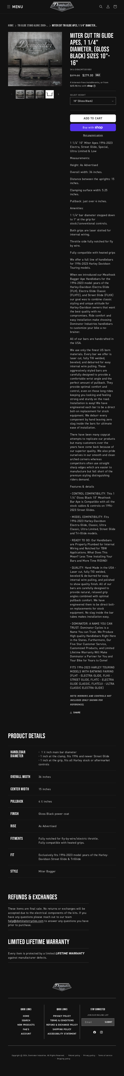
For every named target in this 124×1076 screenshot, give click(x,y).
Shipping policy (63, 1059)
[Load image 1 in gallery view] (20, 94)
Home (11, 25)
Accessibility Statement (62, 1033)
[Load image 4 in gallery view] (50, 94)
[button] (14, 6)
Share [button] (76, 712)
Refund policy (74, 1055)
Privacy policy (89, 1055)
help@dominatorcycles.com (25, 921)
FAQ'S (26, 1029)
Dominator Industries (37, 1055)
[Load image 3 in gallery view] (40, 94)
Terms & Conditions (62, 1020)
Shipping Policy (62, 1029)
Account (26, 1033)
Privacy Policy (62, 1016)
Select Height (78, 95)
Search (26, 1020)
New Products (26, 1024)
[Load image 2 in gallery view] (30, 94)
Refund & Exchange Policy (62, 1024)
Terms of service (105, 1055)
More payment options (93, 135)
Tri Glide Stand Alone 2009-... (33, 25)
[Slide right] (58, 94)
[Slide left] (11, 94)
